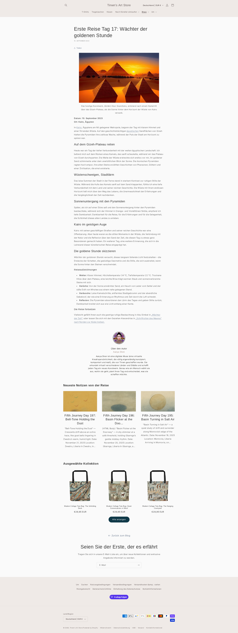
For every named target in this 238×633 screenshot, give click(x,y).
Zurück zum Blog (121, 535)
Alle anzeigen (119, 519)
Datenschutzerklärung (122, 628)
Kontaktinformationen (152, 589)
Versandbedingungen (122, 584)
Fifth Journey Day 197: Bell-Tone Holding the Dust (80, 419)
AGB (133, 628)
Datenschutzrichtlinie (102, 589)
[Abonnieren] (138, 565)
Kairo (79, 127)
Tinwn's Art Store (76, 628)
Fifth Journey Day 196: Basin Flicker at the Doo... (119, 419)
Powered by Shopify (90, 628)
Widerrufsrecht (105, 628)
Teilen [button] (79, 48)
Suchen (84, 584)
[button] (66, 5)
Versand (141, 628)
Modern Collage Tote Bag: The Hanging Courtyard (157, 507)
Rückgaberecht (83, 589)
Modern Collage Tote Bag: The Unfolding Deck (80, 507)
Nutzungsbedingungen (100, 584)
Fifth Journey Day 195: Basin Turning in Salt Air (157, 417)
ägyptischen (133, 131)
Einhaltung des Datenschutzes (127, 589)
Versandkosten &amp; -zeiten (147, 584)
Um (77, 584)
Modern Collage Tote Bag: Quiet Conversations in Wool (119, 507)
